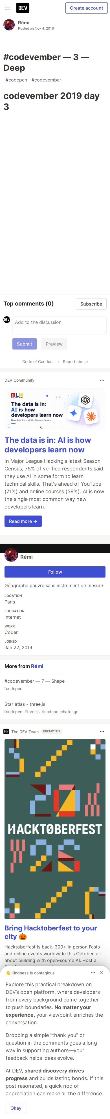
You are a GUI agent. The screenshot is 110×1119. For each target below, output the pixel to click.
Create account (86, 8)
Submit (24, 344)
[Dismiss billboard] (101, 972)
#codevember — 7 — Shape (34, 684)
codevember (46, 80)
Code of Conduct (38, 361)
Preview (54, 344)
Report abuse (75, 361)
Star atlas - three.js (40, 707)
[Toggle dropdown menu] (102, 380)
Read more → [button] (23, 521)
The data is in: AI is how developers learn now (48, 444)
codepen (16, 80)
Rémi (23, 22)
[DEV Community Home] (23, 8)
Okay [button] (15, 1108)
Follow (55, 572)
